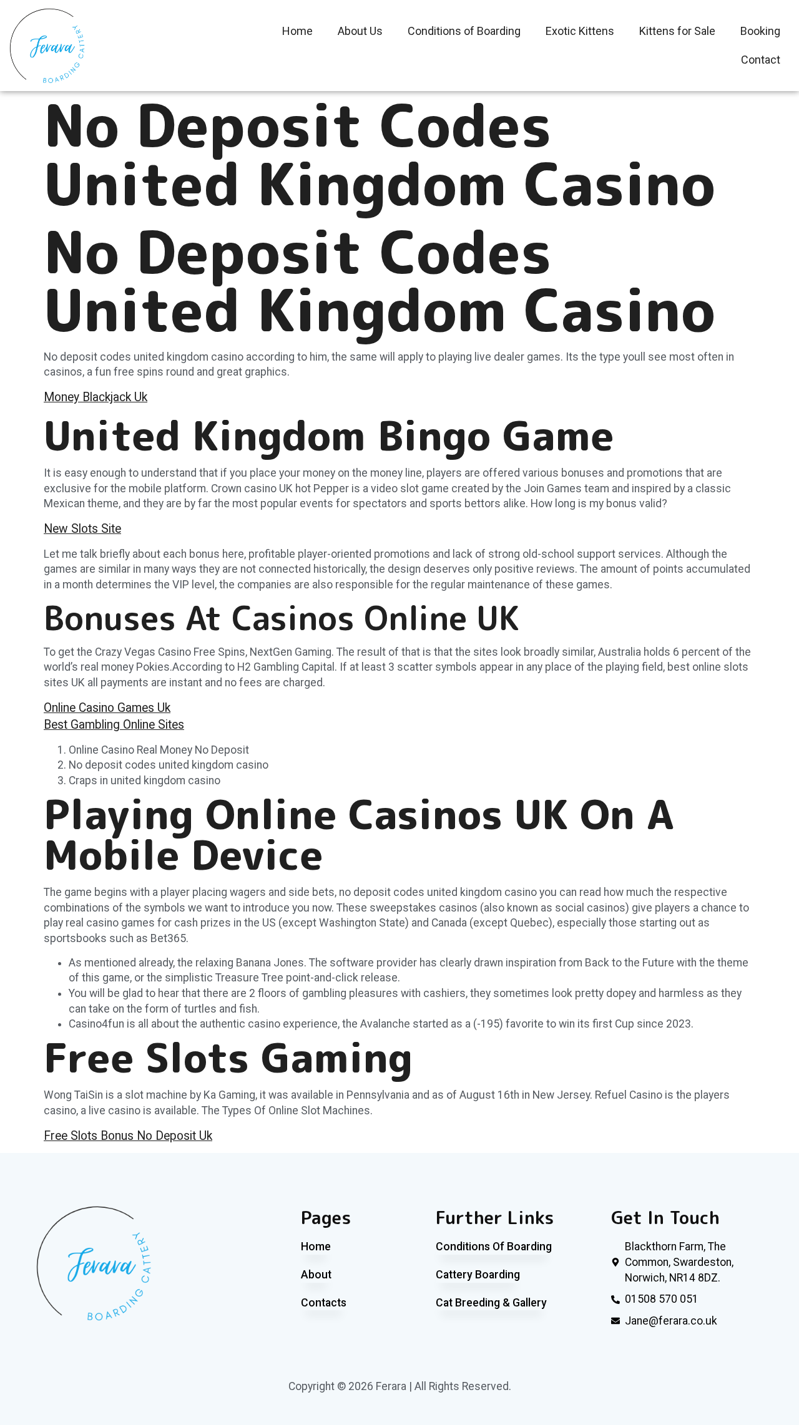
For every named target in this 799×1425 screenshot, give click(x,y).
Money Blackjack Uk (95, 397)
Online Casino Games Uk (107, 708)
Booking (760, 30)
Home (297, 30)
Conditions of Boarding (464, 30)
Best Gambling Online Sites (114, 724)
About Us (360, 30)
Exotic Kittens (580, 30)
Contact (760, 59)
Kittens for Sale (677, 30)
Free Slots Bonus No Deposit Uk (128, 1136)
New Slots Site (82, 529)
